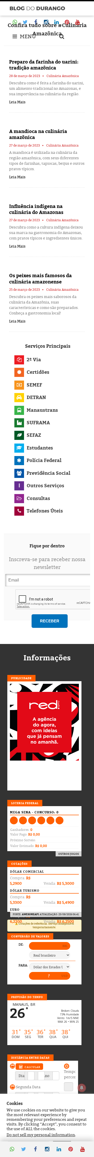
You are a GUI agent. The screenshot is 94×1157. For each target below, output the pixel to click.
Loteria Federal (24, 803)
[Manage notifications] (82, 1088)
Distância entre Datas (30, 1057)
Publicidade (21, 678)
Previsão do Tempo (27, 997)
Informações (47, 657)
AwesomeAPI (30, 914)
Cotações (19, 863)
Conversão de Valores (30, 936)
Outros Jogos (68, 854)
